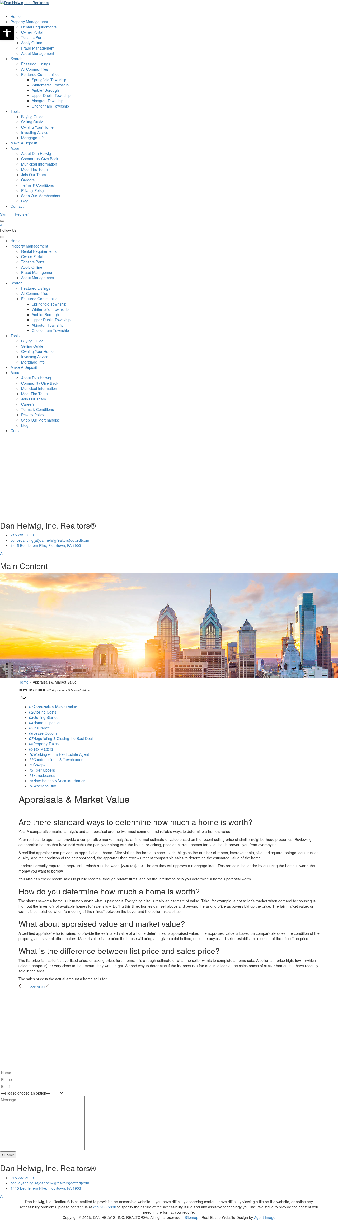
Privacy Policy (32, 190)
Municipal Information (39, 164)
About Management (37, 53)
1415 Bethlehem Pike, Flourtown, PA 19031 (47, 545)
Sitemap (191, 1217)
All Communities (34, 69)
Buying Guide (32, 116)
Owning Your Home (37, 127)
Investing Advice (34, 132)
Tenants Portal (33, 37)
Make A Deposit (24, 143)
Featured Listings (35, 63)
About (15, 148)
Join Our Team (33, 174)
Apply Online (31, 42)
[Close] (2, 237)
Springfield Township (49, 79)
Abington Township (47, 100)
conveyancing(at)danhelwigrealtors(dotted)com (50, 540)
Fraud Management (37, 48)
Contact (17, 206)
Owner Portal (32, 32)
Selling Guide (32, 121)
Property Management (29, 21)
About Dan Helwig (36, 153)
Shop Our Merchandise (40, 195)
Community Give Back (39, 158)
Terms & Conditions (37, 185)
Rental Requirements (39, 27)
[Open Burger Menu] (2, 221)
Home (16, 16)
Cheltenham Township (50, 106)
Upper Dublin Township (51, 95)
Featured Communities (40, 74)
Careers (28, 179)
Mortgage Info (33, 137)
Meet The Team (34, 169)
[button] (7, 33)
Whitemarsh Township (50, 85)
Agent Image (264, 1217)
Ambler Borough (45, 90)
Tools (15, 111)
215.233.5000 (22, 535)
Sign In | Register (14, 214)
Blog (25, 201)
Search (16, 58)
